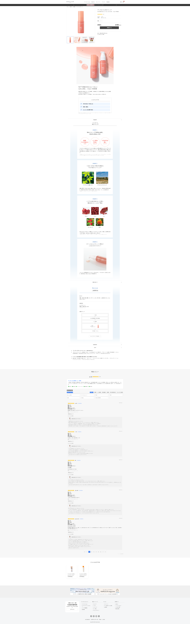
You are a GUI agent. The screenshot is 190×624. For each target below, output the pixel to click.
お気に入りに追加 (101, 34)
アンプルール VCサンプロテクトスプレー (83, 574)
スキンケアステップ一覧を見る (94, 336)
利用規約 (100, 619)
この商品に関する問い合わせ (103, 33)
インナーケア (95, 607)
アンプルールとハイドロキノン (86, 606)
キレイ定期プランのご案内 (108, 605)
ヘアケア (94, 605)
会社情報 (103, 619)
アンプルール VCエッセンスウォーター (71, 574)
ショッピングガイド (118, 605)
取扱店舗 (83, 609)
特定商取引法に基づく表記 (94, 619)
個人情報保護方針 (87, 619)
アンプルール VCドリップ (74, 439)
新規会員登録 (117, 608)
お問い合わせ (72, 609)
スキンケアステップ (96, 610)
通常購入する (109, 27)
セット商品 (94, 608)
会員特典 (105, 607)
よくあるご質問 (117, 607)
